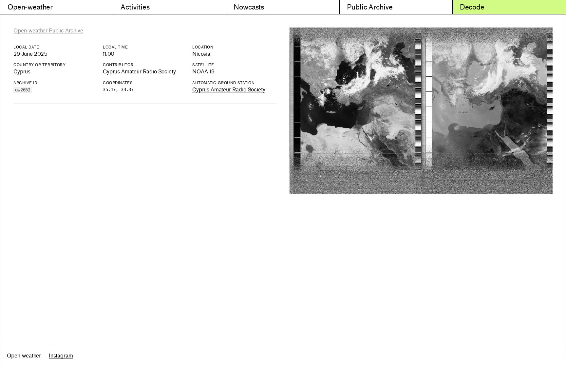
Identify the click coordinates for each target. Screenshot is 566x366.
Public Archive (370, 7)
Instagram (61, 356)
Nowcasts (249, 7)
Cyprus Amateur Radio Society (228, 90)
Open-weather (30, 7)
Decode (472, 7)
